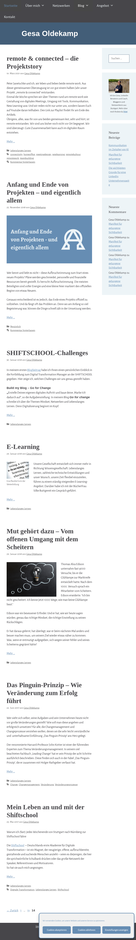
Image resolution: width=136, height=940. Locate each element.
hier (126, 111)
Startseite (10, 5)
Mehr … (11, 141)
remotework (13, 158)
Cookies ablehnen (86, 930)
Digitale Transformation (22, 889)
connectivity (16, 154)
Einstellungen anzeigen (116, 930)
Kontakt (9, 17)
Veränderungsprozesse (66, 784)
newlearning (58, 154)
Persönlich (15, 326)
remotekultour (73, 154)
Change (14, 784)
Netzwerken (61, 5)
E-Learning (23, 446)
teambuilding (27, 158)
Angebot (103, 5)
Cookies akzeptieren (57, 930)
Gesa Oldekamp (50, 33)
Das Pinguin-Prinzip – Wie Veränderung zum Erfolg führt (44, 693)
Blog (81, 5)
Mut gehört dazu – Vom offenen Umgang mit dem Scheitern (42, 539)
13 (28, 910)
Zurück (12, 910)
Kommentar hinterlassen (22, 162)
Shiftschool (17, 845)
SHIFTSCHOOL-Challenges (47, 353)
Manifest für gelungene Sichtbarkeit (115, 158)
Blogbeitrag (34, 370)
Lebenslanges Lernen (20, 150)
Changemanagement (29, 784)
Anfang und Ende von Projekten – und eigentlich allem (44, 192)
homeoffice (29, 154)
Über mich (32, 5)
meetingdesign (43, 154)
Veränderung (47, 784)
